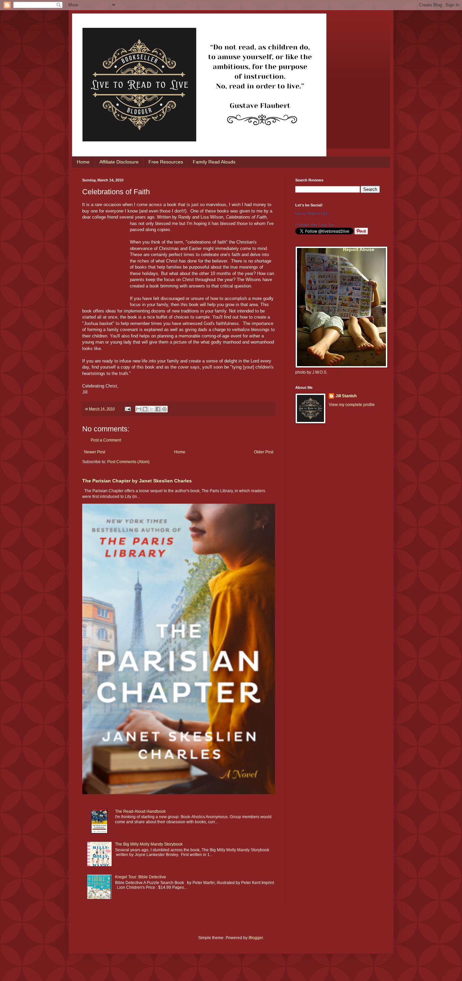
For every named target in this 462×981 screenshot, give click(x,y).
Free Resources (165, 162)
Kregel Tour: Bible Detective (140, 877)
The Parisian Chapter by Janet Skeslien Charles (137, 480)
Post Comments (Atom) (128, 461)
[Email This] (138, 409)
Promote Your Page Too (314, 225)
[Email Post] (127, 409)
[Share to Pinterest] (164, 409)
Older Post (263, 452)
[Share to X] (151, 409)
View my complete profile (352, 404)
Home (83, 162)
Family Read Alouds (214, 162)
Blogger (256, 937)
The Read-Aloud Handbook (140, 811)
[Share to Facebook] (158, 409)
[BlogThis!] (145, 409)
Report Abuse (358, 249)
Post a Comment (106, 440)
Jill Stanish (346, 396)
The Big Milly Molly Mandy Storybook (149, 844)
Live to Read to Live (311, 213)
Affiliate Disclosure (119, 162)
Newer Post (94, 452)
